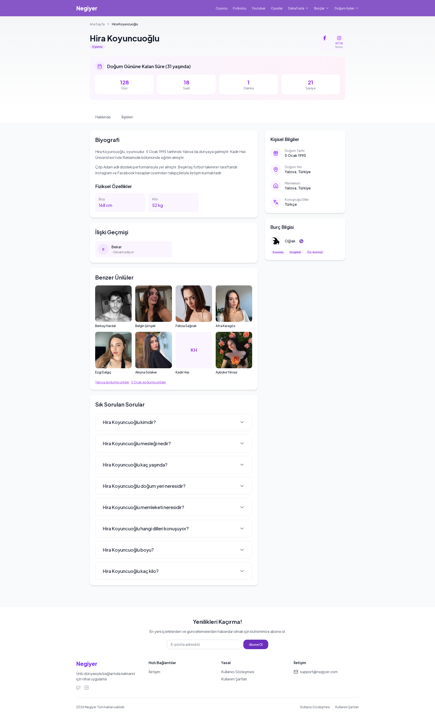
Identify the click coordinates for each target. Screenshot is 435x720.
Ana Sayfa (97, 24)
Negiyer (86, 8)
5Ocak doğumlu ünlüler (148, 382)
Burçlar (319, 8)
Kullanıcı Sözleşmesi (315, 707)
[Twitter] (78, 687)
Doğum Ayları (344, 8)
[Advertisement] (305, 299)
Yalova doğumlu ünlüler (112, 382)
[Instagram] (86, 687)
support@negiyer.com (319, 671)
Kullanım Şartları (347, 707)
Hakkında (103, 117)
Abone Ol (256, 644)
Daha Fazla (296, 8)
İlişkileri (127, 117)
